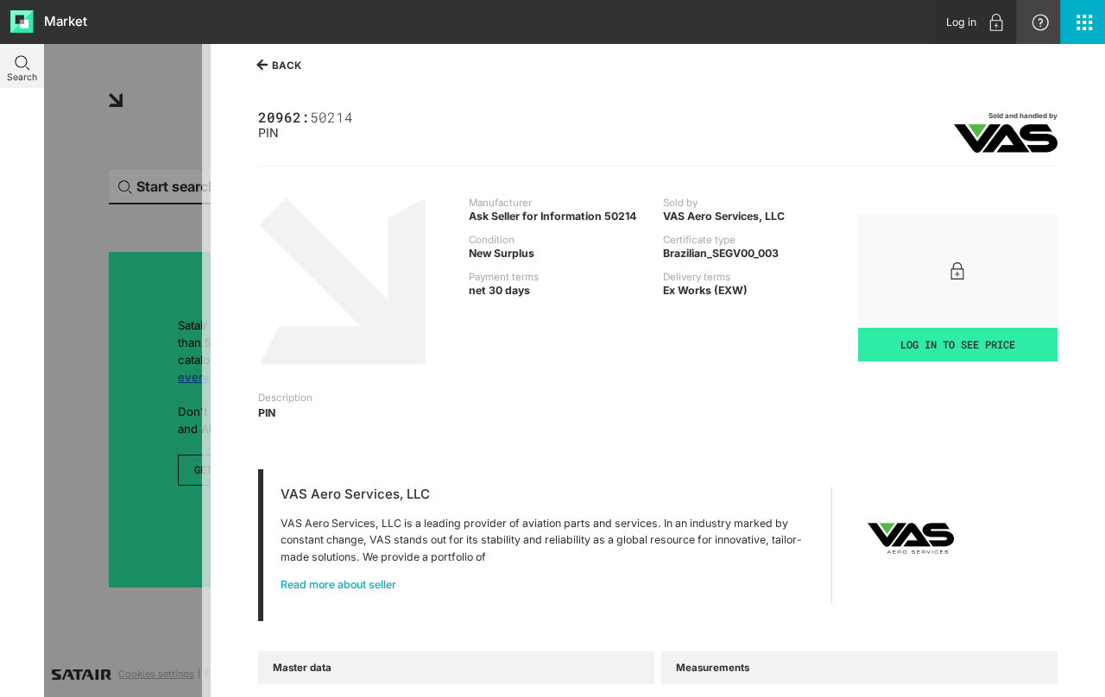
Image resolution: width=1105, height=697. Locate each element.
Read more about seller (338, 584)
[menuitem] (975, 22)
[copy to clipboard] (359, 116)
